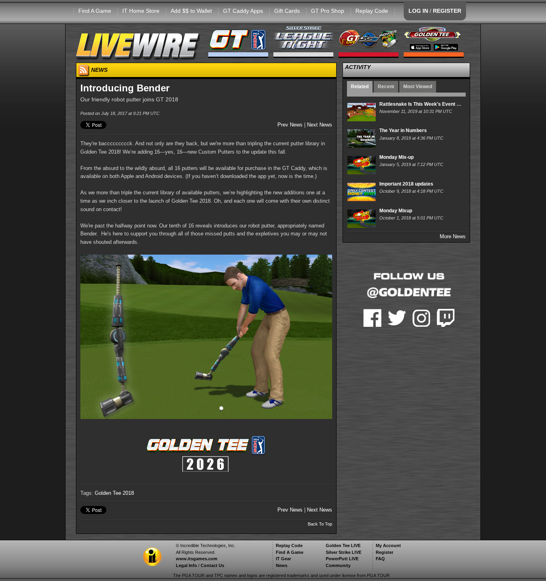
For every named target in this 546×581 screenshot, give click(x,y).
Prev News (290, 125)
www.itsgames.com (196, 558)
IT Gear (283, 558)
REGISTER (447, 11)
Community (338, 565)
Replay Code (371, 11)
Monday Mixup (395, 210)
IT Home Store (140, 11)
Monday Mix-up (396, 157)
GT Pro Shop (327, 11)
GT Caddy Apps (243, 11)
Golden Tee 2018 (114, 493)
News (281, 565)
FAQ (380, 558)
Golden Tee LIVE (343, 545)
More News (453, 236)
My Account (388, 545)
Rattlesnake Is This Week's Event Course (426, 104)
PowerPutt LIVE (342, 558)
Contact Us (212, 565)
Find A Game (94, 11)
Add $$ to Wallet (191, 11)
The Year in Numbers (403, 130)
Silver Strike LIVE (343, 552)
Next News (319, 125)
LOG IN (418, 11)
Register (384, 552)
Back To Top (320, 524)
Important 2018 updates (406, 184)
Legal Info (186, 565)
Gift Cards (287, 11)
